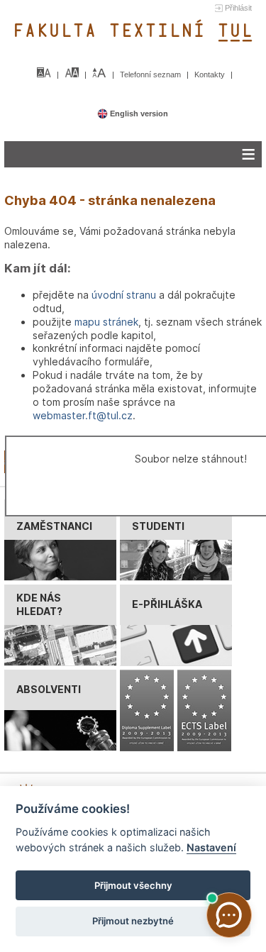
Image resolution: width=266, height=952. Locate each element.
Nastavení (211, 847)
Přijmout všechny (133, 885)
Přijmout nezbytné (133, 920)
